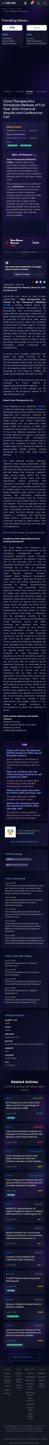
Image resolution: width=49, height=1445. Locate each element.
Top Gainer (37, 1098)
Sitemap (7, 1393)
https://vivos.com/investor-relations (20, 385)
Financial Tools (30, 1409)
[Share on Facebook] (40, 282)
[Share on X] (32, 282)
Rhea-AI (7, 1390)
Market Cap (11, 1020)
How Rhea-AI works (27, 252)
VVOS (6, 305)
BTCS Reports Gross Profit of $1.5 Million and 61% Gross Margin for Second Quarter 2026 (23, 1105)
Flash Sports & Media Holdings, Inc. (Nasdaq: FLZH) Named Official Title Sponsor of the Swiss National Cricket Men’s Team (24, 1134)
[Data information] (26, 1015)
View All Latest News (23, 1357)
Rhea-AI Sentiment (16, 134)
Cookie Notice (19, 1380)
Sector (8, 1041)
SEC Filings (41, 91)
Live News (30, 1404)
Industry (9, 1034)
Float (8, 1027)
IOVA (28, 34)
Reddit (41, 1380)
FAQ (7, 1386)
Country (9, 1055)
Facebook (42, 1377)
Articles (30, 1373)
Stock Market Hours (30, 1416)
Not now (38, 274)
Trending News (14, 20)
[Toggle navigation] (45, 3)
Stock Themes (30, 1399)
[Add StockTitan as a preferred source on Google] (44, 282)
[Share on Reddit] (36, 282)
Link (7, 1051)
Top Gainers (30, 1377)
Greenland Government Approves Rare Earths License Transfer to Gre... (9, 43)
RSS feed (41, 1373)
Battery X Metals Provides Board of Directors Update (24, 1305)
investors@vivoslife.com (14, 730)
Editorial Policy (7, 1381)
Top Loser (38, 1127)
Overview (8, 91)
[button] (25, 3)
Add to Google (42, 1385)
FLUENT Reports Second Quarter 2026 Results (23, 1279)
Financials (20, 91)
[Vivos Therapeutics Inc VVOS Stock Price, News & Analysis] (10, 832)
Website (9, 1048)
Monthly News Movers (30, 1386)
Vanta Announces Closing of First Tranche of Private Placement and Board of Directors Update (23, 1333)
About (7, 1373)
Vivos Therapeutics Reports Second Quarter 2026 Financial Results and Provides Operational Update (24, 902)
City (7, 1062)
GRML (4, 34)
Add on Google (22, 274)
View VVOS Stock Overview (24, 842)
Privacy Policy (19, 1386)
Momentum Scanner (30, 1393)
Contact (7, 1377)
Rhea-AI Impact (14, 127)
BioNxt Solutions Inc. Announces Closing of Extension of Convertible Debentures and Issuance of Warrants (24, 1235)
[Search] (38, 3)
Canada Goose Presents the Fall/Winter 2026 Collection (20, 1258)
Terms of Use (18, 1374)
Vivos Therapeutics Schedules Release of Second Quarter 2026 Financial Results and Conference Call (23, 914)
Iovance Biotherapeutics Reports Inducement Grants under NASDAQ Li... (36, 43)
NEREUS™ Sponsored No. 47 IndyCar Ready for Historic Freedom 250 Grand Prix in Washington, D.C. (24, 1211)
